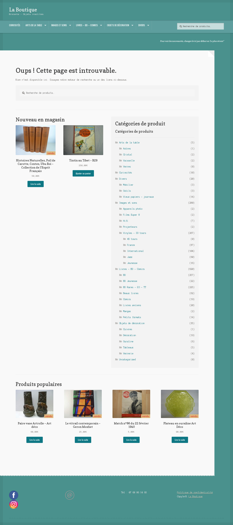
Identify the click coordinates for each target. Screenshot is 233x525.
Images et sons (59, 25)
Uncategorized (127, 359)
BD (124, 275)
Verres (127, 166)
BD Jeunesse (130, 281)
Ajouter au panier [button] (83, 173)
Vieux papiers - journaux (138, 197)
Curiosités (14, 25)
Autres (127, 148)
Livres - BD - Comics (132, 269)
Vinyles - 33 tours (134, 233)
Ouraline (128, 341)
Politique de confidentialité (195, 492)
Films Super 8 (131, 215)
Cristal (127, 154)
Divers (141, 25)
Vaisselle (129, 160)
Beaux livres (131, 293)
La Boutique (23, 10)
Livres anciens (132, 305)
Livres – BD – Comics (87, 25)
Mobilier (128, 185)
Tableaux (128, 347)
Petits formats (132, 317)
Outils (127, 191)
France (131, 245)
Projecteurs (130, 227)
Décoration (129, 335)
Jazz (129, 257)
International (135, 251)
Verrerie (128, 353)
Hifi (125, 221)
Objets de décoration (118, 25)
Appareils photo (132, 209)
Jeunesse (132, 263)
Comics (127, 299)
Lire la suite (36, 183)
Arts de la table (33, 25)
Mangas (127, 311)
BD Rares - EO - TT (134, 287)
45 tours (132, 239)
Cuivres (127, 329)
